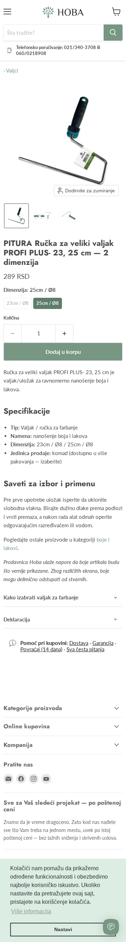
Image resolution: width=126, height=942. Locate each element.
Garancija (102, 643)
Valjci (11, 71)
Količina (11, 318)
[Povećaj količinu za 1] (65, 333)
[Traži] (113, 33)
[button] (16, 216)
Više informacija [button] (31, 911)
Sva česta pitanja (85, 649)
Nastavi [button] (63, 929)
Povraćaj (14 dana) (41, 649)
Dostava (78, 643)
